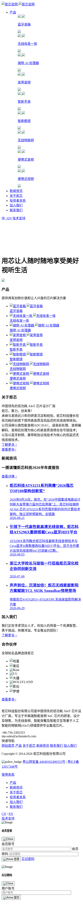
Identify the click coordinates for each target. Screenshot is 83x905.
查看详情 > (9, 476)
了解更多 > (9, 444)
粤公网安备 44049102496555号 (44, 761)
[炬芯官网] (18, 4)
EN (11, 814)
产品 (13, 12)
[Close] (8, 839)
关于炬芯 (16, 195)
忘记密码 (28, 859)
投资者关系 (18, 200)
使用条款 (8, 774)
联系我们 (16, 210)
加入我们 (16, 205)
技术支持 (8, 818)
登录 (16, 859)
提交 (16, 897)
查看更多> (9, 449)
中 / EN (7, 218)
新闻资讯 (16, 191)
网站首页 (8, 745)
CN (4, 814)
